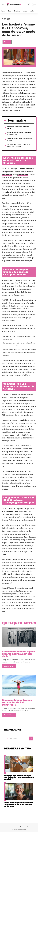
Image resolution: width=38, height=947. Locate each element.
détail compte (24, 93)
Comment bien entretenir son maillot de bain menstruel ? (17, 702)
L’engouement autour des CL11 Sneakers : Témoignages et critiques (18, 145)
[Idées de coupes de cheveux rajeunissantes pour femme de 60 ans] (19, 791)
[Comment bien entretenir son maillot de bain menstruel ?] (19, 685)
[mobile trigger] (3, 4)
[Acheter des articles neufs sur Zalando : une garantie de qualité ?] (19, 764)
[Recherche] (29, 4)
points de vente (22, 174)
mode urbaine (7, 174)
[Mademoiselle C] (14, 4)
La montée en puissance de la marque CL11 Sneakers (19, 127)
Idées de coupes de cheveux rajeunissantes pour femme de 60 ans (18, 804)
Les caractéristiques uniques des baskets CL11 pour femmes (19, 133)
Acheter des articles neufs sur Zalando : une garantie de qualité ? (19, 777)
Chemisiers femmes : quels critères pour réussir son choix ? (18, 654)
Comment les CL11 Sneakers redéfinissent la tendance (19, 139)
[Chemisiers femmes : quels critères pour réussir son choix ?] (19, 637)
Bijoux (7, 42)
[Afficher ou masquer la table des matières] (30, 120)
